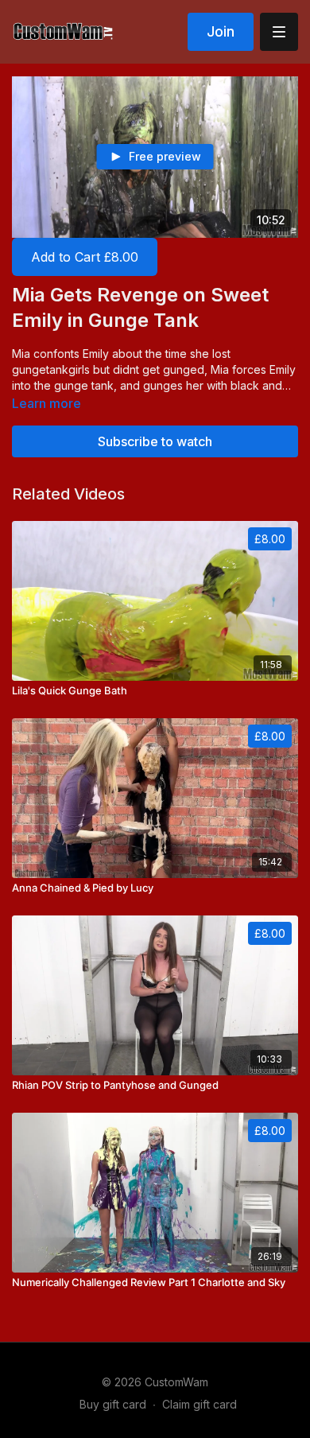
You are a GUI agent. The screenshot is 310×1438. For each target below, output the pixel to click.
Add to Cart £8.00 (84, 257)
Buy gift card (112, 1404)
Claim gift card (199, 1404)
